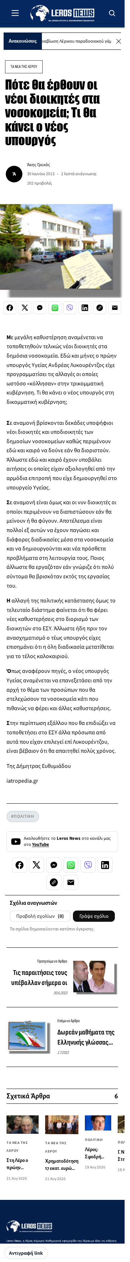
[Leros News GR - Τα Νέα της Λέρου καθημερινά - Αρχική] (62, 13)
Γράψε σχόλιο (93, 916)
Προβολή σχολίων (40, 916)
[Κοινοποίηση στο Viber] (69, 307)
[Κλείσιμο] (118, 41)
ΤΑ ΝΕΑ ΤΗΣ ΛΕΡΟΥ (23, 66)
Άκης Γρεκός (38, 164)
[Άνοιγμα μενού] (15, 13)
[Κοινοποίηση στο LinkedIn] (84, 307)
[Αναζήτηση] (112, 13)
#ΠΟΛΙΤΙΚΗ (22, 816)
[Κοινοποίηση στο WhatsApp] (54, 307)
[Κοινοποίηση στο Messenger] (39, 307)
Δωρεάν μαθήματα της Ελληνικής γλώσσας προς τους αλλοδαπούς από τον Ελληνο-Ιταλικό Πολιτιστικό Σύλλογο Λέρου (87, 1037)
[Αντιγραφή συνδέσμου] (99, 307)
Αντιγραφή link (26, 1253)
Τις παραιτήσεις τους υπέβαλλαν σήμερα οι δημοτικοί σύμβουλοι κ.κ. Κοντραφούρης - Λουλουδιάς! (39, 978)
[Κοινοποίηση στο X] (24, 307)
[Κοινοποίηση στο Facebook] (9, 307)
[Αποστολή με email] (114, 307)
